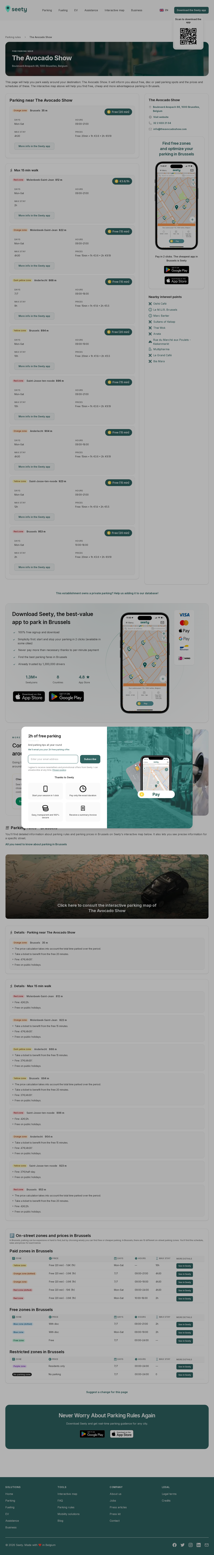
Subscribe (90, 759)
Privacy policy (59, 770)
